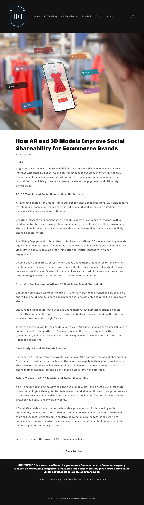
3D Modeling (54, 479)
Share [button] (22, 162)
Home (41, 479)
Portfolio (89, 479)
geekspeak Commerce (79, 499)
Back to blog (74, 451)
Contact (101, 479)
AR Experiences (72, 479)
